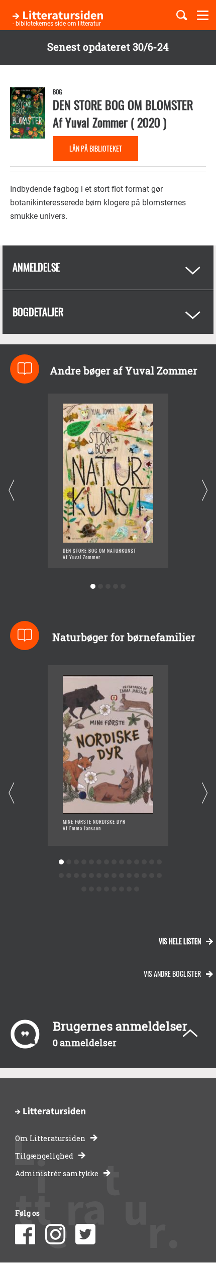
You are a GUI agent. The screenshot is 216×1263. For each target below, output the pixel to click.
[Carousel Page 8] (114, 862)
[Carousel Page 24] (129, 875)
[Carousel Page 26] (144, 875)
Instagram (55, 1234)
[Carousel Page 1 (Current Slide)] (93, 586)
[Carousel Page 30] (91, 889)
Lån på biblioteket (95, 148)
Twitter (85, 1234)
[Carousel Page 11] (136, 862)
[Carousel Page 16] (68, 875)
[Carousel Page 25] (136, 875)
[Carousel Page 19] (91, 875)
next (204, 490)
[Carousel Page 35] (129, 889)
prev (11, 490)
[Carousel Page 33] (114, 889)
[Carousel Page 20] (98, 875)
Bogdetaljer (38, 311)
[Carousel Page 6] (98, 862)
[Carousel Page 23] (121, 875)
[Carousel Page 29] (83, 889)
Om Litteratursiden (50, 1138)
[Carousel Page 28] (159, 875)
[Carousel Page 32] (106, 889)
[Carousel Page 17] (76, 875)
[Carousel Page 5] (123, 586)
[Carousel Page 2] (100, 586)
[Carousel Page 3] (108, 586)
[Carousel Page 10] (129, 862)
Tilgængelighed (44, 1156)
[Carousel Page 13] (151, 862)
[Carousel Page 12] (144, 862)
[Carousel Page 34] (121, 889)
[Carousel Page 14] (159, 862)
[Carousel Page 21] (106, 875)
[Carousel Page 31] (98, 889)
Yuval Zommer (96, 122)
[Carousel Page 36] (136, 889)
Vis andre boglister (172, 973)
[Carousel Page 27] (151, 875)
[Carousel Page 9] (121, 862)
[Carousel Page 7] (106, 862)
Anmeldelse (36, 267)
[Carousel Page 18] (83, 875)
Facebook (25, 1234)
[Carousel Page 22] (114, 875)
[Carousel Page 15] (61, 875)
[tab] (108, 267)
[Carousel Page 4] (116, 586)
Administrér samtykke (56, 1173)
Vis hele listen (180, 941)
